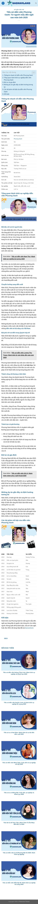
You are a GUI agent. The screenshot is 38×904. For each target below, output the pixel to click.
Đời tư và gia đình (10, 82)
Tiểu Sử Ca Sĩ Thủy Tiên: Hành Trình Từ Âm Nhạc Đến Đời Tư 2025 (19, 823)
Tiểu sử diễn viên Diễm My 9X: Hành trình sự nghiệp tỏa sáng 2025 (19, 883)
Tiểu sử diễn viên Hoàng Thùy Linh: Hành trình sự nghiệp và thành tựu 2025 (19, 673)
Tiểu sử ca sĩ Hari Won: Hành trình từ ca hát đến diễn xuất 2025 (19, 733)
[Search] (36, 3)
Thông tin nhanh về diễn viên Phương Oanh (18, 75)
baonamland (29, 628)
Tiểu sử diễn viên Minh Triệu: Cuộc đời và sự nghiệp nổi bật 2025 (19, 763)
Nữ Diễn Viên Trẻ (19, 9)
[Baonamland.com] (20, 3)
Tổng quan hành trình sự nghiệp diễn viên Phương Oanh (17, 79)
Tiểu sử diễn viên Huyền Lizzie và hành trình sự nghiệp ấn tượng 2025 (19, 703)
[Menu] (3, 3)
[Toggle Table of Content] (33, 72)
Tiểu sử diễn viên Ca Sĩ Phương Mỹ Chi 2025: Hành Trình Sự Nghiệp (19, 853)
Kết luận (6, 94)
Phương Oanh (18, 139)
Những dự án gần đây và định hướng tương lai (18, 86)
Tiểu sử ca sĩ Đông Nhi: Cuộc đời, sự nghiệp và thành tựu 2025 (19, 793)
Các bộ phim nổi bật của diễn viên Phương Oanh (18, 91)
